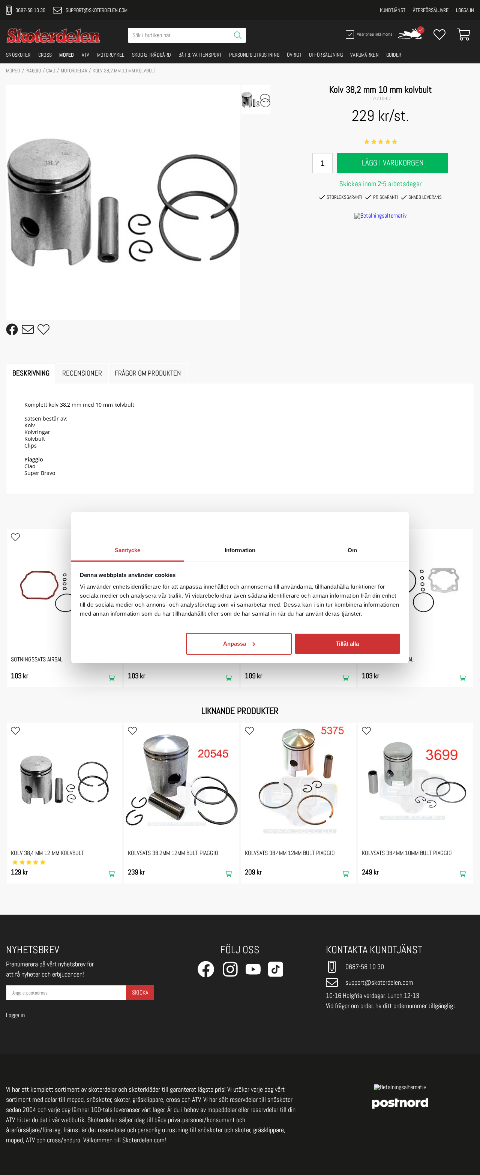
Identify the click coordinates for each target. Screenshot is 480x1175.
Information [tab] (240, 550)
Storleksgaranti (344, 197)
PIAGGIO (33, 70)
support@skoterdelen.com (97, 10)
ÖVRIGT (294, 54)
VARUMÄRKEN (364, 54)
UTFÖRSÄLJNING (326, 54)
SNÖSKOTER (18, 54)
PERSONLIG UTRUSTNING (254, 54)
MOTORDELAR (74, 70)
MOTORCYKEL (110, 54)
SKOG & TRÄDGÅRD (151, 54)
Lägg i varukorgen (393, 163)
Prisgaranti (385, 197)
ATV (86, 54)
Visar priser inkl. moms (374, 33)
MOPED (66, 54)
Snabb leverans (425, 197)
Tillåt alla (347, 643)
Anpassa (234, 643)
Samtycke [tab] (128, 550)
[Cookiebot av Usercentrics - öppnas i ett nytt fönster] (367, 526)
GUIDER (394, 54)
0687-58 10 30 (30, 10)
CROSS (45, 54)
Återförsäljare (430, 10)
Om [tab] (352, 550)
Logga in (465, 10)
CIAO (50, 70)
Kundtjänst (392, 10)
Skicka (140, 992)
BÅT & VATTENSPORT (200, 54)
